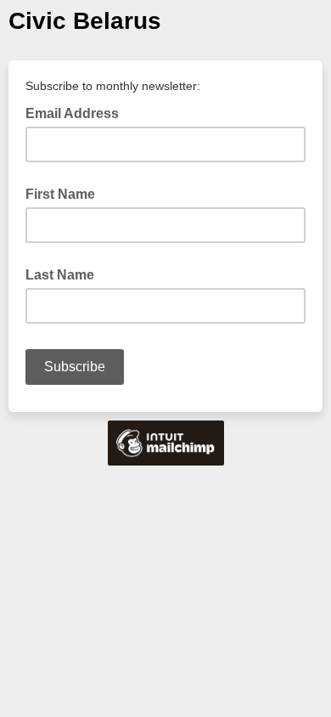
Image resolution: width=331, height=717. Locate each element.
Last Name (59, 275)
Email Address (77, 112)
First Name (60, 194)
